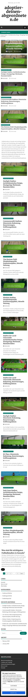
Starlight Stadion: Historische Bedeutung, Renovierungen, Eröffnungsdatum (12, 419)
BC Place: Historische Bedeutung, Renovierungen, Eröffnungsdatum (13, 456)
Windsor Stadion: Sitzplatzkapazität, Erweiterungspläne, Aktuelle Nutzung (13, 300)
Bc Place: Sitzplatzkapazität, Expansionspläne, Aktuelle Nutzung (13, 532)
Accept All (13, 693)
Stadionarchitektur (7, 593)
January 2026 (5, 643)
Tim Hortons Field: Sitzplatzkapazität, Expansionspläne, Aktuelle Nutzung (13, 262)
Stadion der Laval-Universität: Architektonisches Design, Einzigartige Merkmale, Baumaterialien (13, 339)
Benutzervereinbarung (6, 660)
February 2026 (6, 641)
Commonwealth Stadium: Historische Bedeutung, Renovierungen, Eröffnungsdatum (13, 101)
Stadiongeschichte (7, 596)
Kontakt (3, 582)
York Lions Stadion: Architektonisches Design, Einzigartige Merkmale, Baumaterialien (13, 493)
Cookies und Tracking (6, 662)
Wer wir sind (4, 584)
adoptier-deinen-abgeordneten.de (14, 13)
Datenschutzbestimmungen (8, 664)
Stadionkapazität (6, 598)
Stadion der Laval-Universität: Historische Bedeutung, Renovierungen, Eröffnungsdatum (13, 381)
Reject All (13, 689)
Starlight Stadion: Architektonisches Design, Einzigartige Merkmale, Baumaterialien (13, 74)
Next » (22, 573)
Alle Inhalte (4, 586)
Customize (13, 685)
